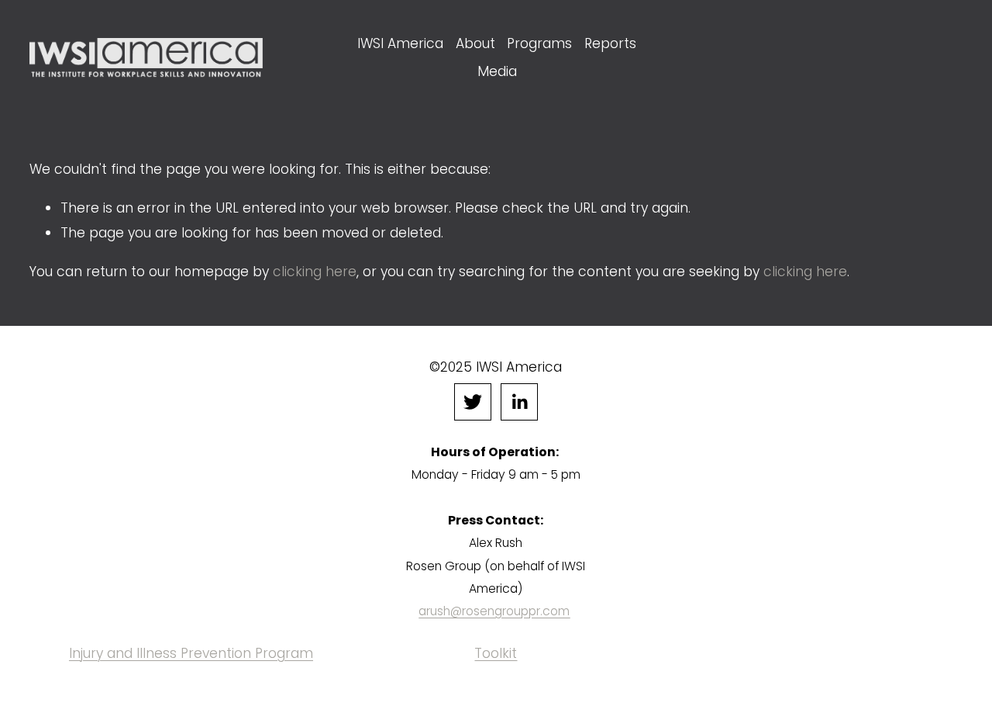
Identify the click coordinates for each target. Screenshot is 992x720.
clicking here (314, 271)
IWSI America (400, 43)
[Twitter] (472, 402)
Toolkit (495, 653)
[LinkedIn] (519, 402)
